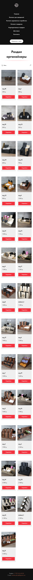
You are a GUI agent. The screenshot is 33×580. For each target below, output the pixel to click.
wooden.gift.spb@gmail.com (18, 575)
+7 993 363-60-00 (19, 573)
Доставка (16, 31)
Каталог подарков (16, 24)
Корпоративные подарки (16, 27)
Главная (16, 14)
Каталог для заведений (16, 17)
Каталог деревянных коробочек (16, 21)
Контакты (16, 34)
